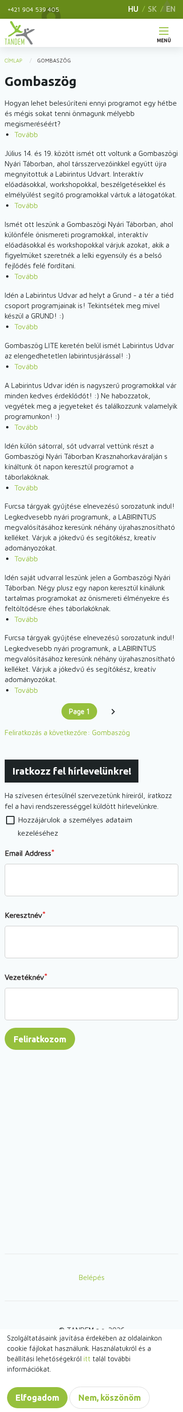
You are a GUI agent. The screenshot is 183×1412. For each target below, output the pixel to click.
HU (133, 9)
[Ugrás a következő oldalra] (113, 711)
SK (152, 9)
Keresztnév (23, 915)
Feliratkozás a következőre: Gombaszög (67, 732)
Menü (163, 38)
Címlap (14, 60)
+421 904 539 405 (33, 9)
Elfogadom (37, 1397)
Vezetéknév (24, 977)
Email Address (28, 853)
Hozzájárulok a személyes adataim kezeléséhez (75, 826)
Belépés (92, 1277)
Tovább (26, 134)
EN (170, 9)
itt (87, 1359)
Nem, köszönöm (109, 1397)
